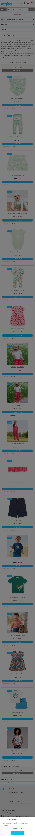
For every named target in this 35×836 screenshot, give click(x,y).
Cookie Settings (17, 828)
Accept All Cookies (17, 833)
